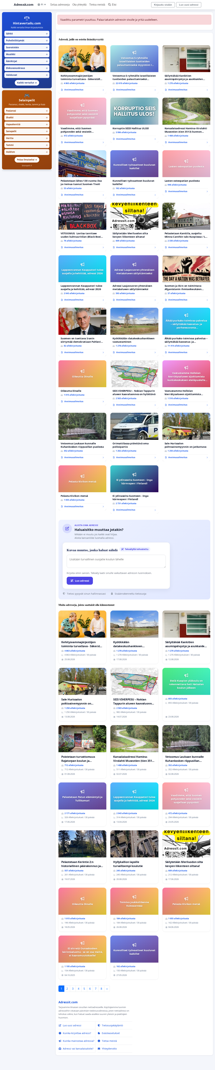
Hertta (27, 138)
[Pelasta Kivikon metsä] (82, 487)
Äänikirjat (27, 61)
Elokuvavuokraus (27, 68)
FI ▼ (43, 4)
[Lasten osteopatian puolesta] (186, 172)
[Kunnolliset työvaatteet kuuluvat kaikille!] (134, 174)
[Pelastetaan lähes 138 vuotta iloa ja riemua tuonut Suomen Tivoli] (82, 174)
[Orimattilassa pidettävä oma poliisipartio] (134, 437)
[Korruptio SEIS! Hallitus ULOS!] (134, 120)
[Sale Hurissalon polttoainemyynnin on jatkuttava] (186, 437)
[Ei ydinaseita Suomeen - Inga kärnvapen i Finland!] (134, 489)
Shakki (27, 117)
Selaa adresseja (60, 4)
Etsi (114, 4)
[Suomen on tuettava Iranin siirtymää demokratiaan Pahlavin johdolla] (82, 332)
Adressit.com (23, 4)
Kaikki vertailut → (27, 82)
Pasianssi (27, 110)
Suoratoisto (27, 47)
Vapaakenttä (27, 124)
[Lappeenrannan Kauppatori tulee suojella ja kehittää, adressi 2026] (82, 279)
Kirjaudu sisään (163, 4)
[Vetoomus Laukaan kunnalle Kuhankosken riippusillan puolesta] (82, 437)
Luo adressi (82, 580)
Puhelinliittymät (27, 40)
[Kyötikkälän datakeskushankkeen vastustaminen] (134, 332)
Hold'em (27, 151)
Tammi (27, 145)
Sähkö (27, 33)
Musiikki (27, 54)
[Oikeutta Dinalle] (82, 382)
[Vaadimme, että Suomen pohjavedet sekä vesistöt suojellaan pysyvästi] (82, 122)
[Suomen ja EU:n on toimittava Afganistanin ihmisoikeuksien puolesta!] (186, 279)
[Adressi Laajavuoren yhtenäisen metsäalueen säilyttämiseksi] (134, 279)
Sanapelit (27, 131)
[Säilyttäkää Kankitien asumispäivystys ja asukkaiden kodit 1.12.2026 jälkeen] (186, 69)
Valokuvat (27, 74)
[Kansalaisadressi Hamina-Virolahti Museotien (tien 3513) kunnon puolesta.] (186, 122)
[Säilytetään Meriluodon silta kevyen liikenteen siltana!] (134, 227)
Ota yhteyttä (79, 4)
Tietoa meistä (97, 4)
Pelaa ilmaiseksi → (27, 159)
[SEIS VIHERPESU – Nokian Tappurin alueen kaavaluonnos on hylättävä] (134, 384)
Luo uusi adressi (188, 4)
